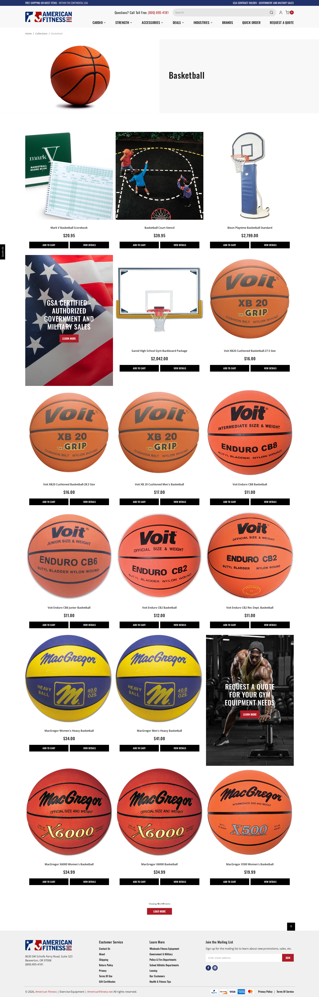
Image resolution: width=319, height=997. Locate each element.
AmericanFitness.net (100, 992)
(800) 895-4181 (158, 12)
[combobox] (224, 12)
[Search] (271, 12)
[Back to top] (291, 927)
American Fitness (46, 992)
